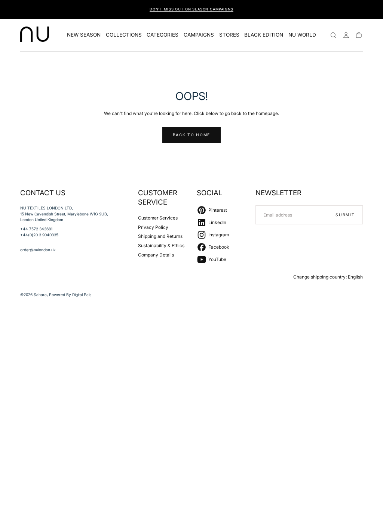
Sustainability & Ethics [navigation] (161, 245)
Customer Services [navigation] (158, 218)
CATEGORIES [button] (162, 35)
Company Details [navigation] (156, 255)
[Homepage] (34, 35)
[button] (333, 35)
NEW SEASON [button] (84, 35)
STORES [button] (229, 35)
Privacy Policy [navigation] (153, 227)
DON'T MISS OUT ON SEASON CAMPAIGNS (191, 9)
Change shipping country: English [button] (328, 277)
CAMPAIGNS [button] (199, 35)
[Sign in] (346, 35)
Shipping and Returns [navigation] (160, 236)
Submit (345, 214)
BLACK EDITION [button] (263, 35)
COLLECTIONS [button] (124, 35)
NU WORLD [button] (302, 35)
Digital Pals (81, 294)
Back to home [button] (191, 135)
